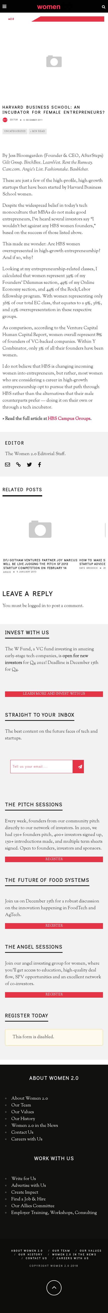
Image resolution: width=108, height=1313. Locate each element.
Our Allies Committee (33, 1206)
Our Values (22, 1112)
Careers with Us (26, 1139)
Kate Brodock (88, 567)
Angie (7, 571)
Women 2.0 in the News (34, 1126)
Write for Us (23, 1179)
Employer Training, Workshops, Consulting (54, 1213)
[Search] (103, 6)
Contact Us (22, 1132)
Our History (23, 1119)
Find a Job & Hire (28, 1199)
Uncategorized (15, 131)
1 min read (37, 131)
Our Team (21, 1105)
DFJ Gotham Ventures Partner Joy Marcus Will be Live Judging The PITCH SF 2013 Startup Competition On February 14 (40, 564)
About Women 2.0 (29, 1098)
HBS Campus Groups (69, 419)
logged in (37, 606)
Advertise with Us (28, 1186)
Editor (14, 119)
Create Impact (24, 1192)
